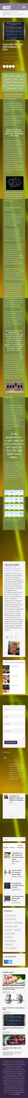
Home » (13, 12)
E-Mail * (6, 716)
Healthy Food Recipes (11, 926)
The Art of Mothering (10, 948)
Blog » (16, 12)
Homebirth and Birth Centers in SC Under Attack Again (17, 856)
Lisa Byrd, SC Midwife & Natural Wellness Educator (13, 569)
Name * (6, 709)
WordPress (17, 1094)
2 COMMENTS (6, 62)
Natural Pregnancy (20, 846)
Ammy (12, 758)
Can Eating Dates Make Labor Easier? (18, 898)
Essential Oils (8, 922)
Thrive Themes (20, 1092)
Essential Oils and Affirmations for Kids (18, 885)
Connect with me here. (11, 479)
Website (6, 724)
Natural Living (8, 944)
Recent (12, 847)
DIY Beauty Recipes (10, 919)
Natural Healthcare (10, 941)
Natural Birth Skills (10, 933)
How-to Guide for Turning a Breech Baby (16, 872)
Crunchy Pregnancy (10, 915)
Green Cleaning (18, 922)
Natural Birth (17, 930)
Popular (6, 847)
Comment (7, 731)
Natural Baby (8, 930)
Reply (12, 782)
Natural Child (7, 13)
